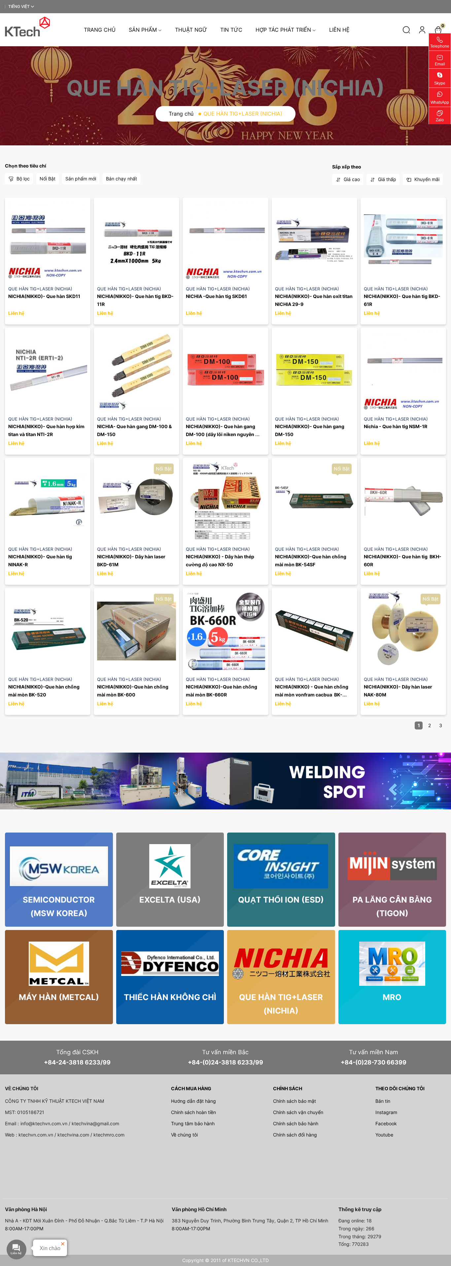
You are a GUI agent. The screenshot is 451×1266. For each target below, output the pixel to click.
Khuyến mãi (426, 179)
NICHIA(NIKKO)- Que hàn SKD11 (44, 296)
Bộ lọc (22, 178)
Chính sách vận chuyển (298, 1112)
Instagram (386, 1112)
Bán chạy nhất (121, 178)
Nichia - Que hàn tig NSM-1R (395, 426)
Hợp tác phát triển (283, 29)
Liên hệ (339, 29)
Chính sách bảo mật (294, 1101)
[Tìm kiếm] (406, 30)
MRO (392, 997)
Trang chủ (100, 29)
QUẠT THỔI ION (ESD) (281, 900)
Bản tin (382, 1101)
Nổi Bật (47, 178)
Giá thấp (386, 179)
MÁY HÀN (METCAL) (59, 997)
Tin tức (231, 29)
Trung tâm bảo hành (193, 1123)
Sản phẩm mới (80, 178)
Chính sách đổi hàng (295, 1134)
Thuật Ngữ (191, 29)
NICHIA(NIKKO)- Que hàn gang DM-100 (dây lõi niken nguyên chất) (221, 434)
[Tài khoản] (422, 30)
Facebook (386, 1123)
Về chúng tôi (184, 1134)
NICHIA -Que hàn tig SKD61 (216, 296)
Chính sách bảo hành (295, 1123)
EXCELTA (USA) (170, 900)
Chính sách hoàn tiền (193, 1112)
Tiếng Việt (19, 6)
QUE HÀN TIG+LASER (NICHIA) (40, 288)
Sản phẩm (143, 29)
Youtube (384, 1134)
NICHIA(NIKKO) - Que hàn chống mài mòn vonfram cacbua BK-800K (312, 694)
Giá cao (351, 179)
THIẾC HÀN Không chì (170, 997)
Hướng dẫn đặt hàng (193, 1101)
